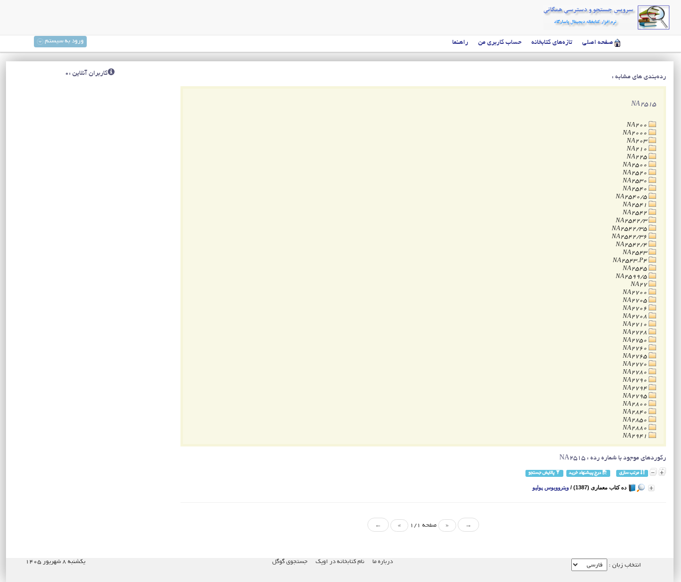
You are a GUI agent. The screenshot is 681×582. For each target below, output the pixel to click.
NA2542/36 (630, 237)
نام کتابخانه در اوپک (340, 562)
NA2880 (636, 428)
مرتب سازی (629, 473)
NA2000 (636, 133)
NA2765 (636, 356)
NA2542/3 (632, 221)
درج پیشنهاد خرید (585, 473)
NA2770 (636, 364)
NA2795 (636, 396)
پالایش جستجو (541, 473)
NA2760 (636, 348)
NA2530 (636, 181)
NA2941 (636, 436)
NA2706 (636, 308)
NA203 (638, 141)
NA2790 (636, 380)
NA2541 (636, 205)
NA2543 (636, 253)
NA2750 (636, 340)
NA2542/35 (630, 229)
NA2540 (636, 189)
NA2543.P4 (631, 261)
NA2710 (636, 324)
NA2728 (636, 332)
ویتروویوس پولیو (550, 487)
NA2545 (636, 269)
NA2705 (636, 300)
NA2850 (636, 420)
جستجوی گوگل (290, 562)
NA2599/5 (632, 277)
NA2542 (636, 213)
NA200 (638, 125)
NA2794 (636, 388)
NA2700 (636, 293)
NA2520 (636, 173)
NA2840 (636, 412)
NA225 (638, 157)
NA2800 (636, 404)
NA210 (638, 149)
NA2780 (636, 372)
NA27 (640, 285)
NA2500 (636, 165)
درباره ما (382, 562)
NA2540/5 (632, 197)
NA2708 (636, 316)
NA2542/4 (632, 245)
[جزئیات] (651, 488)
